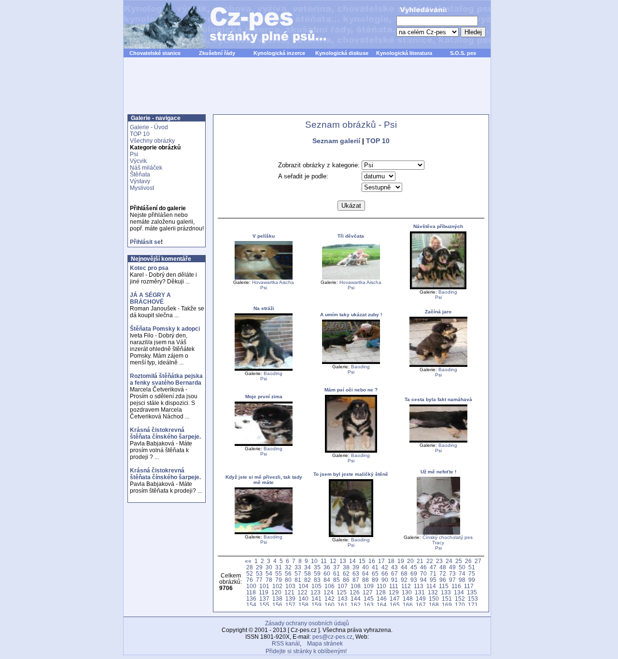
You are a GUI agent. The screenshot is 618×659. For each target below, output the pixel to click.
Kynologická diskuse (341, 53)
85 (336, 580)
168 (434, 605)
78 (269, 580)
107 (342, 586)
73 (452, 573)
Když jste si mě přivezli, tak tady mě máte (263, 479)
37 (336, 567)
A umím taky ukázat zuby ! (351, 314)
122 (302, 592)
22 (429, 561)
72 (442, 573)
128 (381, 592)
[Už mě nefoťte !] (438, 533)
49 (452, 567)
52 (249, 573)
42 (384, 567)
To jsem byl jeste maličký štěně (350, 474)
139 (290, 598)
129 (394, 592)
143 (342, 598)
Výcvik (138, 161)
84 (326, 580)
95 (433, 580)
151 (447, 598)
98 (462, 580)
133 (446, 592)
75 (471, 573)
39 (355, 567)
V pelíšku (264, 236)
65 (375, 573)
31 (278, 567)
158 (303, 605)
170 (460, 605)
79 (278, 580)
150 (434, 598)
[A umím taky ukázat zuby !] (351, 362)
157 (290, 605)
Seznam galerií (336, 141)
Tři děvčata (350, 236)
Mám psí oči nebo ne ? (351, 389)
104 (303, 586)
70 (423, 573)
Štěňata (140, 174)
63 (355, 573)
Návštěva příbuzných (438, 226)
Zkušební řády (217, 53)
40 (365, 567)
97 (452, 580)
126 (355, 592)
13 (342, 561)
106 (329, 586)
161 (342, 605)
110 (381, 586)
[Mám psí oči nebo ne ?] (351, 451)
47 (433, 567)
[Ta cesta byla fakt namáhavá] (438, 441)
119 (263, 592)
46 (423, 567)
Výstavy (140, 181)
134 (459, 592)
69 (413, 573)
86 (346, 580)
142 (329, 598)
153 (473, 598)
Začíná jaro (438, 311)
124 (328, 592)
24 (449, 561)
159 (316, 605)
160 (329, 605)
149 (421, 598)
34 (307, 567)
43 (394, 567)
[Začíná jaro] (438, 365)
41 (375, 567)
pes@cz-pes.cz (332, 636)
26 (468, 561)
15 (362, 561)
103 (290, 586)
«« (248, 561)
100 (251, 586)
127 (368, 592)
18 (391, 561)
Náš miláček (146, 167)
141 (316, 598)
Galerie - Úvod (149, 127)
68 (404, 573)
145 (369, 598)
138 (277, 598)
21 (420, 561)
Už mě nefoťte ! (438, 471)
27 (478, 561)
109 (369, 586)
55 (278, 573)
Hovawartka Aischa (273, 282)
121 (289, 592)
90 (384, 580)
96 (442, 580)
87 (355, 580)
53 (259, 573)
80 (288, 580)
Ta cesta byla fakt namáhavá (438, 399)
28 (249, 567)
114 (431, 586)
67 (394, 573)
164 (382, 605)
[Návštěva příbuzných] (438, 287)
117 (469, 586)
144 (356, 598)
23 (439, 561)
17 (381, 561)
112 (406, 586)
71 (433, 573)
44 (404, 567)
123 (315, 592)
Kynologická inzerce (279, 53)
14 (352, 561)
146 (382, 598)
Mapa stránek (325, 643)
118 (251, 592)
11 (324, 561)
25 (458, 561)
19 (400, 561)
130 (407, 592)
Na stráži (263, 308)
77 (259, 580)
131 (420, 592)
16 (371, 561)
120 (276, 592)
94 (423, 580)
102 (277, 586)
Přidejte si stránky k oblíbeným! (306, 651)
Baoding (447, 292)
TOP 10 (140, 134)
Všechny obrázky (152, 140)
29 (259, 567)
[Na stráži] (264, 369)
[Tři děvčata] (351, 278)
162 (356, 605)
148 (408, 598)
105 (316, 586)
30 (269, 567)
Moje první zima (263, 396)
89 (375, 580)
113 (418, 586)
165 (395, 605)
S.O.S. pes (463, 53)
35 (317, 567)
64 (365, 573)
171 (473, 605)
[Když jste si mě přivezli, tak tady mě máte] (264, 532)
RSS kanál (286, 643)
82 (307, 580)
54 (269, 573)
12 (333, 561)
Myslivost (142, 188)
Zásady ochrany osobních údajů (307, 623)
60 (326, 573)
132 (433, 592)
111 (393, 586)
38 (346, 567)
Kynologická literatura (404, 53)
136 (251, 598)
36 (326, 567)
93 (413, 580)
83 (317, 580)
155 (264, 605)
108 (356, 586)
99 (471, 580)
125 (342, 592)
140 (303, 598)
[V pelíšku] (264, 278)
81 (298, 580)
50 (462, 567)
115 (444, 586)
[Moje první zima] (264, 444)
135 (472, 592)
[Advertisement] (307, 91)
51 (471, 567)
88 (365, 580)
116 (456, 586)
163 (369, 605)
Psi (134, 154)
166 (408, 605)
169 (447, 605)
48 (442, 567)
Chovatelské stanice (155, 53)
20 (410, 561)
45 (413, 567)
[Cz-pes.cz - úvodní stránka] (220, 24)
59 (317, 573)
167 (421, 605)
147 (395, 598)
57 (298, 573)
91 (394, 580)
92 (404, 580)
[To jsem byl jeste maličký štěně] (351, 535)
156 (277, 605)
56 (288, 573)
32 (288, 567)
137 (264, 598)
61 (336, 573)
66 (384, 573)
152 (460, 598)
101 (264, 586)
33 (298, 567)
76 (249, 580)
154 (251, 605)
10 (314, 561)
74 (462, 573)
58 (307, 573)
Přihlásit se (145, 242)
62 (346, 573)
